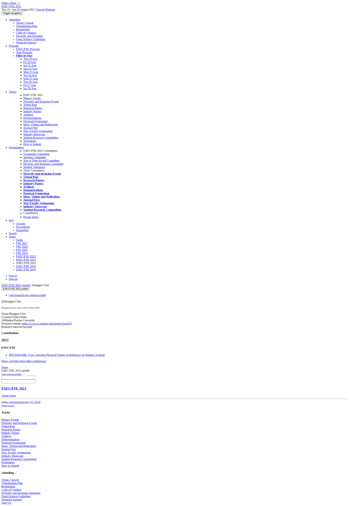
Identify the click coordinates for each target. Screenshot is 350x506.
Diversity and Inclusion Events (41, 101)
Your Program (24, 52)
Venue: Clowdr (25, 22)
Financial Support (26, 42)
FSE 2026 (22, 246)
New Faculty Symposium (38, 131)
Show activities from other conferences (23, 361)
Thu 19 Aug (30, 58)
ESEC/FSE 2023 (26, 256)
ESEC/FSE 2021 (11, 285)
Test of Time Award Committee (41, 160)
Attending (14, 19)
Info (11, 220)
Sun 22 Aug (30, 68)
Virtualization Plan (26, 26)
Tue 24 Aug (30, 75)
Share (4, 367)
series (26, 285)
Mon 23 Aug (30, 72)
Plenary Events (32, 98)
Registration (23, 29)
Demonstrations (32, 117)
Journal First (30, 127)
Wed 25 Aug (30, 78)
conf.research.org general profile (27, 295)
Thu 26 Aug (30, 81)
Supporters (22, 230)
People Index (30, 217)
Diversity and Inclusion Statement (20, 493)
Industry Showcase (34, 134)
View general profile (11, 374)
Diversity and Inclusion (29, 36)
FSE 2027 (22, 243)
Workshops (29, 140)
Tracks (12, 91)
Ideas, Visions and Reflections (40, 124)
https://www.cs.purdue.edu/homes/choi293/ (47, 323)
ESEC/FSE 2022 (26, 259)
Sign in (13, 275)
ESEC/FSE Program (28, 49)
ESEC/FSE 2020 (26, 266)
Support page (8, 405)
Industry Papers (32, 111)
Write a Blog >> (10, 3)
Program (14, 45)
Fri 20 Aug (29, 62)
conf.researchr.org (18, 402)
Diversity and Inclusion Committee (43, 163)
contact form (8, 395)
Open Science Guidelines (30, 39)
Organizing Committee (36, 154)
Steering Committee (34, 157)
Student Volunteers (34, 167)
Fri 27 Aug (29, 85)
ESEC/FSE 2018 (26, 269)
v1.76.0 (35, 402)
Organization (16, 147)
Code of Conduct (26, 32)
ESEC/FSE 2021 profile (15, 288)
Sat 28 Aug (29, 88)
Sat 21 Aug (29, 65)
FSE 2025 (22, 249)
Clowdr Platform (45, 9)
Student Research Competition (40, 137)
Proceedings (23, 226)
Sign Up (6, 502)
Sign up (13, 279)
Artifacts (28, 114)
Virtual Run (30, 104)
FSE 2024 (22, 253)
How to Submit (32, 144)
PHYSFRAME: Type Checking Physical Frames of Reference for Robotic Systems (57, 354)
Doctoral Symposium (35, 121)
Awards (20, 223)
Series (19, 240)
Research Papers (32, 108)
